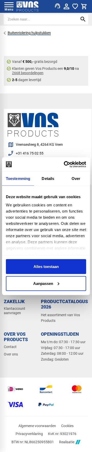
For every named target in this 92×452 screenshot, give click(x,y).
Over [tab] (76, 178)
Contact (10, 347)
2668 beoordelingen (27, 73)
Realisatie (66, 442)
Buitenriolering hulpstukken (29, 33)
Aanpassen (43, 283)
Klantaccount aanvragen (14, 310)
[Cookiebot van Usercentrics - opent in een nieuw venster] (65, 164)
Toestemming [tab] (18, 178)
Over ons (11, 354)
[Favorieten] (75, 6)
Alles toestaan (46, 266)
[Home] (28, 6)
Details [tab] (48, 178)
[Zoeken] (83, 19)
